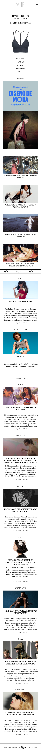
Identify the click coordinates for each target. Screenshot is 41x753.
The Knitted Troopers (20, 302)
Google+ (4, 751)
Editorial (18, 330)
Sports (18, 588)
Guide (17, 690)
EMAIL (20, 72)
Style (20, 279)
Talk (23, 436)
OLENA (20, 357)
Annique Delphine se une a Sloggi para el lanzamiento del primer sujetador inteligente (21, 461)
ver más (25, 323)
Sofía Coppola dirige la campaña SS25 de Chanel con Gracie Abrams (20, 562)
